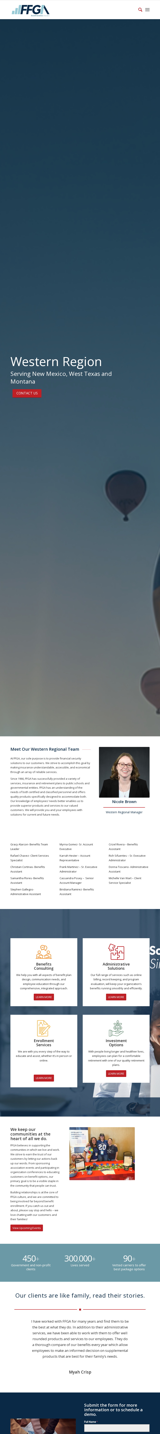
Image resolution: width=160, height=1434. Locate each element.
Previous (78, 1153)
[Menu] (147, 9)
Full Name (91, 1421)
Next (125, 1153)
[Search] (138, 9)
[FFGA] (30, 9)
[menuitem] (138, 9)
